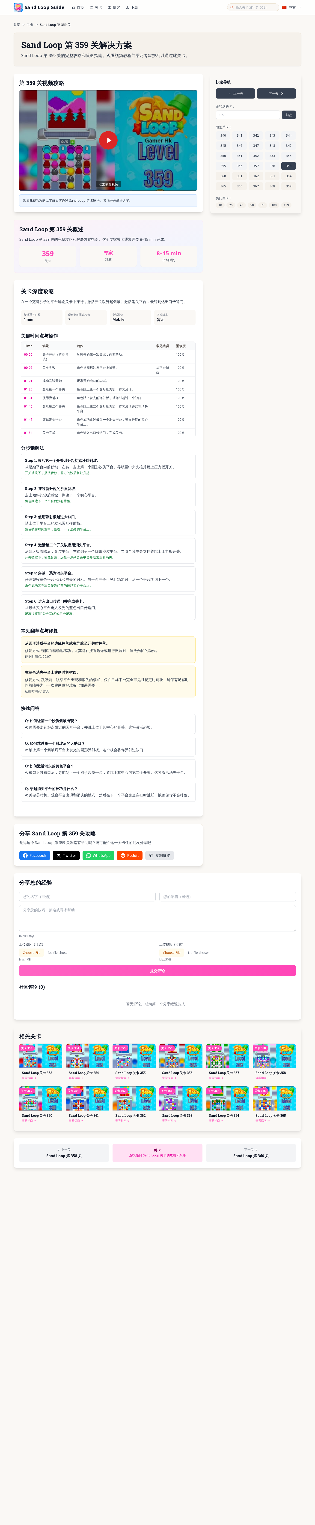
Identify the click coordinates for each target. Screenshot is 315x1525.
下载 (134, 7)
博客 (116, 7)
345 (223, 145)
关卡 (98, 7)
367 (256, 186)
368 (272, 186)
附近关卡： (224, 127)
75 (262, 205)
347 (256, 145)
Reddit (133, 855)
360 (223, 176)
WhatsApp (101, 855)
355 (223, 166)
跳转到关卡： (225, 106)
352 (256, 155)
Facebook (38, 855)
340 (223, 135)
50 (252, 205)
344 (288, 135)
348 (272, 145)
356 (239, 166)
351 (239, 155)
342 (256, 135)
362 (256, 176)
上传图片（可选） (32, 944)
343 (272, 135)
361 (239, 176)
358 (272, 166)
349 (288, 145)
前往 (289, 115)
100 (274, 205)
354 (288, 155)
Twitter (69, 855)
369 (288, 186)
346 (239, 145)
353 (272, 155)
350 (223, 155)
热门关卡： (224, 198)
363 (272, 176)
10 (220, 205)
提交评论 (157, 970)
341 (239, 135)
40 (241, 205)
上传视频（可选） (172, 944)
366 (239, 186)
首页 (80, 7)
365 (223, 186)
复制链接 (162, 855)
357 (256, 166)
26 (230, 205)
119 (286, 205)
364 (288, 176)
